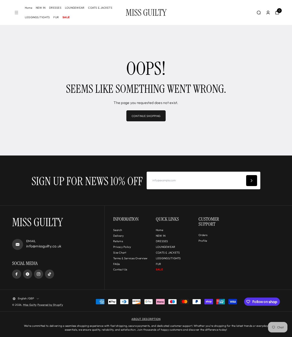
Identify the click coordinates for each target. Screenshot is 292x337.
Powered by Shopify (50, 304)
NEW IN (40, 7)
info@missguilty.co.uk (43, 246)
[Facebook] (16, 274)
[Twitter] (27, 274)
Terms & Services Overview (130, 258)
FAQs (116, 264)
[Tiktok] (49, 274)
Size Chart (119, 252)
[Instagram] (38, 274)
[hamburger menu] (16, 12)
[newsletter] (251, 180)
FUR (56, 17)
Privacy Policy (122, 247)
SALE (66, 17)
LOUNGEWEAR (74, 7)
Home (28, 7)
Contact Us (120, 269)
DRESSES (55, 7)
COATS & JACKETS (100, 7)
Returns (118, 241)
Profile (202, 240)
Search (117, 230)
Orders (202, 235)
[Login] (268, 12)
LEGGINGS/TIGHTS (37, 17)
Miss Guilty (30, 304)
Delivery (118, 235)
